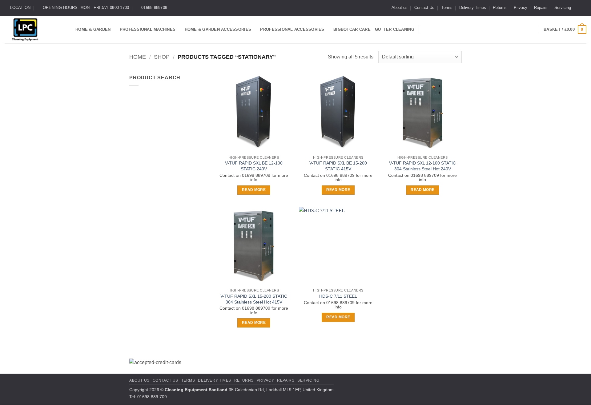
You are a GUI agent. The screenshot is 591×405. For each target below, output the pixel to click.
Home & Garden (93, 29)
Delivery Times (472, 7)
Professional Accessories (292, 29)
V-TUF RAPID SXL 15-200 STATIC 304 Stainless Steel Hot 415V (253, 299)
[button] (565, 29)
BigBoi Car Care (352, 29)
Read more (254, 190)
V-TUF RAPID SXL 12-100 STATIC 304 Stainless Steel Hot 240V (422, 166)
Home (137, 57)
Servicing (562, 7)
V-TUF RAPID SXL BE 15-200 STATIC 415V (338, 166)
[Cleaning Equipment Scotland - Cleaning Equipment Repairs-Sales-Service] (35, 29)
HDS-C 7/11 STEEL (338, 296)
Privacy (520, 7)
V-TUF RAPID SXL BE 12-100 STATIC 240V (254, 166)
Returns (500, 7)
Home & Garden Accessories (218, 29)
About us (400, 7)
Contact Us (424, 7)
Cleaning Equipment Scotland (196, 389)
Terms (446, 7)
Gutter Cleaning (394, 29)
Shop (162, 57)
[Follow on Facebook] (577, 8)
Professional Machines (147, 29)
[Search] (426, 29)
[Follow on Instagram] (583, 8)
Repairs (541, 7)
